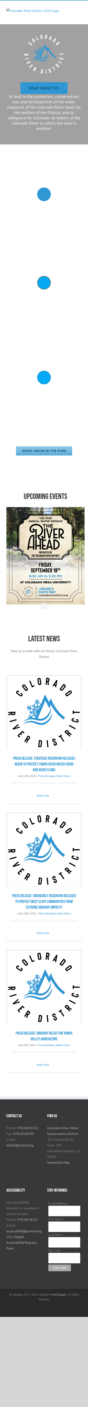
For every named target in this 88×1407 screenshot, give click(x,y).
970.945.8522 (28, 1128)
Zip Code (54, 1250)
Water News (63, 776)
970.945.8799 (23, 1134)
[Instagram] (54, 1171)
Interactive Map (58, 1162)
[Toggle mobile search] (72, 14)
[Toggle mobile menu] (80, 14)
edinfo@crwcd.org (20, 1145)
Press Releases (46, 776)
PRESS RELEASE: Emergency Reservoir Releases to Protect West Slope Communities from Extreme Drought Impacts (44, 901)
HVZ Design (59, 1294)
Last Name (55, 1234)
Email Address (57, 1203)
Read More (43, 795)
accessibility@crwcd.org (24, 1231)
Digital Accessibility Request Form (21, 1242)
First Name (55, 1219)
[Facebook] (48, 1171)
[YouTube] (60, 1171)
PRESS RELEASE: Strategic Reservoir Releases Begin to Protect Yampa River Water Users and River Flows (44, 764)
